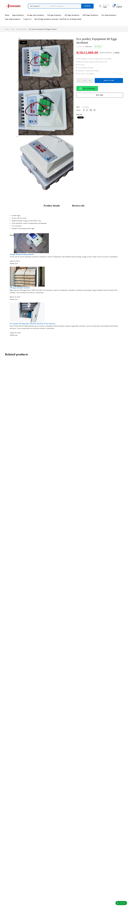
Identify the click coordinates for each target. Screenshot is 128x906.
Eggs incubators (21, 29)
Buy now (99, 95)
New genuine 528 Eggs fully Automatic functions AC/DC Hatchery (32, 323)
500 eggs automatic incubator (20, 288)
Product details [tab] (52, 205)
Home (7, 29)
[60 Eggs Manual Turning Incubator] (31, 234)
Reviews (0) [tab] (78, 205)
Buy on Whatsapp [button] (89, 88)
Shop (12, 29)
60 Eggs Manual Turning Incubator (22, 254)
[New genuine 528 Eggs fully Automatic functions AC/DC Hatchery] (27, 303)
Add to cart (109, 80)
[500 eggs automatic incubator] (27, 268)
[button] (19, 38)
